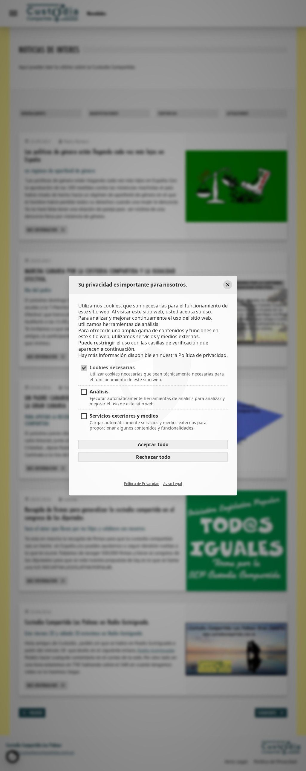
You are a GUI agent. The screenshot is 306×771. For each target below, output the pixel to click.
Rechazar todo (153, 457)
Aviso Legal (172, 484)
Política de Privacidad (141, 484)
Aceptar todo (153, 444)
